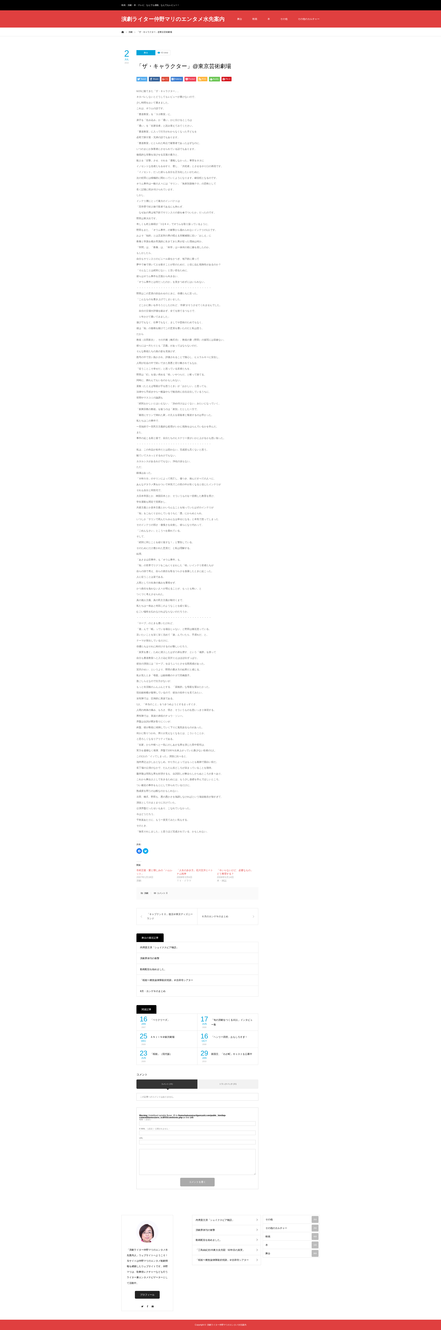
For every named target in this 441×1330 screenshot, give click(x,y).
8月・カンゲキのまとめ (153, 991)
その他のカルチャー (309, 19)
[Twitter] (142, 1305)
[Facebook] (147, 1305)
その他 (284, 19)
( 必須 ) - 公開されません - (154, 1129)
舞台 (239, 19)
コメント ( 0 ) (167, 1084)
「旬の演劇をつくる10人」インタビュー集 (232, 1022)
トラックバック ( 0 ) (228, 1084)
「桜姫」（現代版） (161, 1054)
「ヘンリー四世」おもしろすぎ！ (229, 1037)
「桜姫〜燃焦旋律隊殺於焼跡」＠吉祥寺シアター (166, 980)
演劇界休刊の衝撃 (149, 958)
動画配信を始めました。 (153, 969)
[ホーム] (122, 31)
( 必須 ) (145, 1119)
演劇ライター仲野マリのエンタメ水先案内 (173, 19)
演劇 (146, 893)
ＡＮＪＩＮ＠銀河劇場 (162, 1037)
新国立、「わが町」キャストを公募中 (231, 1054)
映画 (254, 19)
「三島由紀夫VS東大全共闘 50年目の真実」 (220, 1250)
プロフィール (147, 1294)
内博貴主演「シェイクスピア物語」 (159, 947)
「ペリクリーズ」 (160, 1020)
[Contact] (152, 1305)
